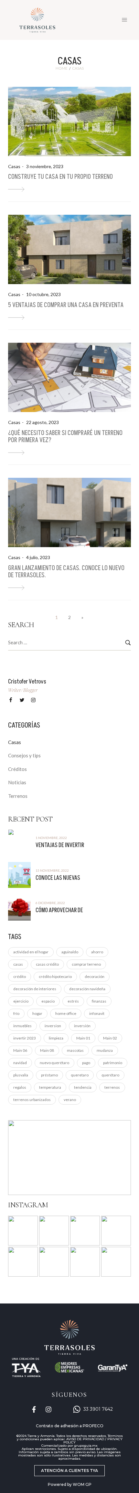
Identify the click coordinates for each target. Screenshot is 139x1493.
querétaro (110, 1075)
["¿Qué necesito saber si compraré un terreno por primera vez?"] (16, 452)
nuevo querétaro (54, 1062)
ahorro (97, 951)
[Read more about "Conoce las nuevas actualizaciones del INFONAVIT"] (19, 875)
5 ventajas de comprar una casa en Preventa (65, 305)
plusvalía (20, 1075)
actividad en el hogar (30, 951)
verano (70, 1099)
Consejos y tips (24, 755)
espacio (48, 1001)
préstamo (49, 1075)
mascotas (75, 1050)
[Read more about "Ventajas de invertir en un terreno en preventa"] (19, 842)
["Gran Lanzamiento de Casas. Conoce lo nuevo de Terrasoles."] (16, 587)
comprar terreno (86, 964)
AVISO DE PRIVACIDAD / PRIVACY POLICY (93, 1440)
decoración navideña (87, 988)
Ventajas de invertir (60, 845)
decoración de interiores (34, 988)
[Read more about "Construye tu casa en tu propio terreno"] (69, 121)
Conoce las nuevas (58, 878)
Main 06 (20, 1050)
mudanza (105, 1050)
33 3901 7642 (98, 1409)
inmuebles (22, 1025)
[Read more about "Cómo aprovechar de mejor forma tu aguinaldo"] (19, 907)
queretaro (80, 1075)
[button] (69, 1470)
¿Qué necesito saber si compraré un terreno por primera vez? (65, 437)
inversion (53, 1025)
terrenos (112, 1087)
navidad (20, 1062)
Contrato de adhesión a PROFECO (69, 1425)
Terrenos (17, 796)
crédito (19, 976)
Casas (14, 166)
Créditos (17, 769)
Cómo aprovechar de (59, 910)
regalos (19, 1087)
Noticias (17, 782)
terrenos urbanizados (32, 1099)
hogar (37, 1013)
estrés (73, 1001)
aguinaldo (69, 951)
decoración (94, 976)
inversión (82, 1025)
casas (18, 964)
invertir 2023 (24, 1038)
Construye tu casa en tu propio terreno (60, 176)
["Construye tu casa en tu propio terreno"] (16, 189)
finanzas (99, 1001)
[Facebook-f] (33, 1409)
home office (65, 1013)
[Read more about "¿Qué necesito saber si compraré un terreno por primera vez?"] (69, 377)
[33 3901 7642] (77, 1409)
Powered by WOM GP (69, 1484)
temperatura (50, 1087)
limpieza (56, 1038)
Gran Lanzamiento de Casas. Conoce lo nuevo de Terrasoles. (66, 572)
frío (16, 1013)
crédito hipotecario (55, 976)
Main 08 (47, 1050)
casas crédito (47, 964)
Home (62, 68)
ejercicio (20, 1001)
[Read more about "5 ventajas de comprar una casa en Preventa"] (69, 249)
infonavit (96, 1013)
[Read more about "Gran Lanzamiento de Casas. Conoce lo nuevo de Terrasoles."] (69, 512)
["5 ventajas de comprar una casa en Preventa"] (16, 317)
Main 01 (83, 1038)
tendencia (82, 1087)
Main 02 (110, 1038)
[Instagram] (48, 1409)
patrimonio (112, 1062)
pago (86, 1062)
